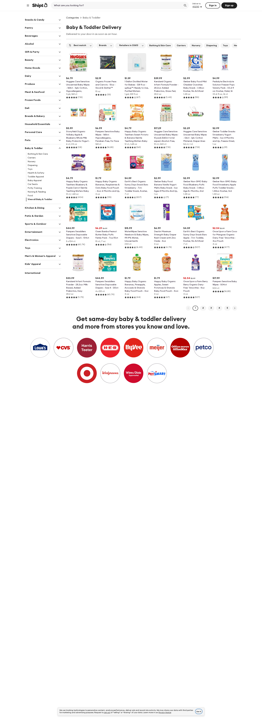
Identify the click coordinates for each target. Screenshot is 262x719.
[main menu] (28, 5)
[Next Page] (234, 308)
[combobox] (117, 5)
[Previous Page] (188, 308)
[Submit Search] (185, 5)
